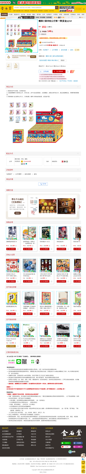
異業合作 (47, 431)
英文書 (29, 14)
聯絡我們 (33, 442)
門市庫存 (69, 81)
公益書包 (46, 10)
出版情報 (4, 439)
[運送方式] (83, 471)
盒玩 (71, 50)
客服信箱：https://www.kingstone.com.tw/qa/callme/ (43, 466)
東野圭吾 (27, 10)
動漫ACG (16, 14)
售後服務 (33, 439)
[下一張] (36, 36)
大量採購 (75, 81)
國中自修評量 (16, 10)
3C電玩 (55, 14)
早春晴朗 (40, 10)
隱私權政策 (5, 445)
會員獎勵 (4, 14)
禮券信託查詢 (20, 442)
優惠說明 (43, 34)
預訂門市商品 (63, 81)
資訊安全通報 (6, 448)
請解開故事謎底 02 (11, 241)
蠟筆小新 (49, 56)
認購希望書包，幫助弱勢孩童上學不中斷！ (53, 38)
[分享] (83, 467)
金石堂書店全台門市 (8, 436)
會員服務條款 (20, 445)
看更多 (33, 56)
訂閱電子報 (20, 439)
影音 (78, 14)
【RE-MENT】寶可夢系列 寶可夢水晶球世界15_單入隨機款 (46, 275)
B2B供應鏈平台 (49, 448)
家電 (60, 14)
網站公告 (33, 445)
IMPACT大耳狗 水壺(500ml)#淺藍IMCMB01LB (79, 340)
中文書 (10, 14)
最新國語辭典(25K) (11, 306)
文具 (43, 14)
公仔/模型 (55, 50)
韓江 (22, 10)
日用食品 (73, 14)
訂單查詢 (42, 375)
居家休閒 (66, 14)
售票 (83, 14)
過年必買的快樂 (58, 56)
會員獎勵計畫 (20, 436)
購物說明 (33, 431)
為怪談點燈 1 (60, 241)
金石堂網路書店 (6, 434)
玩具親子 (49, 14)
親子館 (23, 14)
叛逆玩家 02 (76, 241)
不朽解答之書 (33, 10)
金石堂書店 (5, 431)
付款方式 (33, 434)
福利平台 (47, 445)
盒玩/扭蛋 (64, 50)
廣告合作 (47, 436)
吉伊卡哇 (51, 10)
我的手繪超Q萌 (77, 306)
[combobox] (34, 7)
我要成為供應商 (49, 434)
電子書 (39, 14)
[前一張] (6, 36)
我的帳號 (19, 431)
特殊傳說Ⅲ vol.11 (45, 241)
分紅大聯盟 (48, 439)
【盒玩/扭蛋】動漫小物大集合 (48, 60)
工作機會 (4, 442)
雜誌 (33, 14)
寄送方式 (33, 436)
